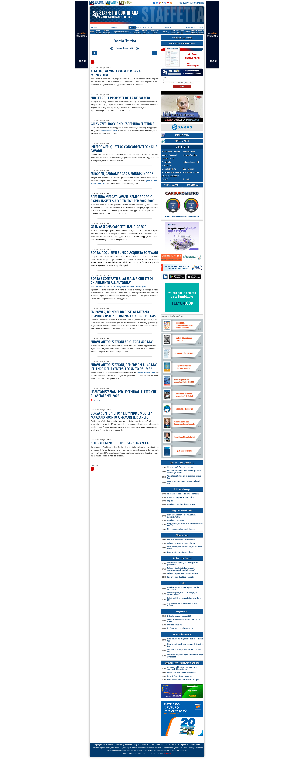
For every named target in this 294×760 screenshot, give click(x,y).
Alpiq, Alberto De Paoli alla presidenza (180, 467)
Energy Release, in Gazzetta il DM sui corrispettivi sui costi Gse (185, 525)
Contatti (200, 27)
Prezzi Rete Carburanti (171, 152)
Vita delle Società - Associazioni (182, 462)
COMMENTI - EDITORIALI (182, 37)
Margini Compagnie (170, 155)
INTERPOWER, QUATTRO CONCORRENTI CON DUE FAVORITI (124, 148)
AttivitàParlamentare (137, 32)
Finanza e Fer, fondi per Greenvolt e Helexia (181, 673)
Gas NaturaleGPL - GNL (180, 32)
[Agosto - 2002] (111, 48)
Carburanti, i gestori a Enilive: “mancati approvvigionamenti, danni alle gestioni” (181, 569)
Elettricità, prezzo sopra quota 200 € (179, 616)
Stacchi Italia (167, 165)
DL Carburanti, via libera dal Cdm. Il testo (181, 504)
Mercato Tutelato (190, 155)
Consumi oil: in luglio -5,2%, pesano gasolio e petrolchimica (182, 564)
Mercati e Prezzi (182, 535)
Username (94, 27)
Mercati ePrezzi (144, 32)
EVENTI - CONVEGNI (171, 185)
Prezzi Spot (166, 179)
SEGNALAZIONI (193, 185)
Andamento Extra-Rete (171, 172)
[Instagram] (160, 2)
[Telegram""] (157, 2)
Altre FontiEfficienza (194, 32)
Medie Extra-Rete (169, 169)
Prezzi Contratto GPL (191, 172)
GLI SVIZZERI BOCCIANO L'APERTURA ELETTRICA (122, 123)
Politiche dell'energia (182, 489)
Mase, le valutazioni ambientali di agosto (181, 529)
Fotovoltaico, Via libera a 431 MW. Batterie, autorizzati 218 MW (181, 516)
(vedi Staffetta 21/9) (109, 130)
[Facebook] (165, 2)
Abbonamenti (190, 27)
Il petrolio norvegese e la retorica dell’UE (180, 497)
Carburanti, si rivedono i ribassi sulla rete (181, 543)
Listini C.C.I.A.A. (168, 158)
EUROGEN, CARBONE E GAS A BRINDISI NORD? (122, 173)
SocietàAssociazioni (98, 32)
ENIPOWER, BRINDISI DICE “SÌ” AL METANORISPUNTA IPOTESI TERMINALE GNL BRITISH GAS (123, 313)
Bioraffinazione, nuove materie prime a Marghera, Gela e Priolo (184, 588)
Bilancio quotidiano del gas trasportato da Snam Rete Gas (185, 640)
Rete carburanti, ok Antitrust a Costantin (180, 577)
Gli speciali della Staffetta (172, 316)
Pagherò (170, 501)
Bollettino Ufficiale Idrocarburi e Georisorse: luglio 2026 (184, 599)
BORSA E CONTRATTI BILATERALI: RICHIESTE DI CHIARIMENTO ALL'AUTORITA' (122, 280)
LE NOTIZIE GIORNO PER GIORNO (182, 43)
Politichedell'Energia (106, 32)
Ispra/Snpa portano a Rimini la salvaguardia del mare (183, 482)
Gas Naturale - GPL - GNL (182, 634)
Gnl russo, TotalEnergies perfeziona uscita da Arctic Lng (184, 651)
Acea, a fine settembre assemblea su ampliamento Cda (184, 477)
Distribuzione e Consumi (182, 558)
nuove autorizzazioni (146, 372)
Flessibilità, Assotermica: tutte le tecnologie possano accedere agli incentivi (184, 472)
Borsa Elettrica (189, 152)
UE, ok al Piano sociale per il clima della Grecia (183, 494)
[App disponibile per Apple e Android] (182, 277)
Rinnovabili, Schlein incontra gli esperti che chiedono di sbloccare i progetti (182, 668)
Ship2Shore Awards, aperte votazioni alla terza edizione (182, 604)
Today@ (186, 179)
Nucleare (187, 32)
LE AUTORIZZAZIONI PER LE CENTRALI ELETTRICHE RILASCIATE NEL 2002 (124, 393)
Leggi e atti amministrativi (121, 32)
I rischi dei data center (174, 625)
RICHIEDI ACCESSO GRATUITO (191, 3)
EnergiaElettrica (173, 32)
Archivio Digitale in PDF (193, 59)
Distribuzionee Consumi (155, 32)
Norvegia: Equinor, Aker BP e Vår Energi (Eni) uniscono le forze (182, 594)
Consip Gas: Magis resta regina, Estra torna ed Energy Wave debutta (185, 656)
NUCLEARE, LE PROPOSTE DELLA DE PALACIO (120, 97)
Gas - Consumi (189, 169)
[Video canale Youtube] (168, 2)
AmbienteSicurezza (201, 32)
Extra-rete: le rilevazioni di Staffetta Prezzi (181, 540)
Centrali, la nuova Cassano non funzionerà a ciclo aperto (183, 620)
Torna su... (95, 465)
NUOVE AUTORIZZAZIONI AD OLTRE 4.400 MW (122, 341)
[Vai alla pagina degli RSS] (171, 2)
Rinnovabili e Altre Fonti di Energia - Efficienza (182, 662)
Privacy (167, 753)
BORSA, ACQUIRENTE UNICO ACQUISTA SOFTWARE (124, 252)
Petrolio (165, 32)
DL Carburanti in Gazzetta (175, 520)
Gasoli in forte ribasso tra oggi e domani (180, 552)
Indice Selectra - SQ (191, 162)
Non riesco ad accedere (144, 27)
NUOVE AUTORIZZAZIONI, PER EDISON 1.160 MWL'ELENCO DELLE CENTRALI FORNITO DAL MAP (124, 366)
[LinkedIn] (154, 2)
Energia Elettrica (182, 611)
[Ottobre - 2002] (137, 48)
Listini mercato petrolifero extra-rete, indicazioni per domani (184, 548)
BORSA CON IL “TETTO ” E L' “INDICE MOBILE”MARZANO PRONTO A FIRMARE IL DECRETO (121, 415)
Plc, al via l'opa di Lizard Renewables (179, 676)
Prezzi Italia (166, 162)
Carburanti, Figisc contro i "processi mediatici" (182, 573)
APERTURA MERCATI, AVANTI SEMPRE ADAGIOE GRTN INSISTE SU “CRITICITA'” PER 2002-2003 (122, 198)
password (114, 27)
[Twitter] (162, 2)
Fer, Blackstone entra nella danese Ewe (180, 628)
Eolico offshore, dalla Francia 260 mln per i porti (183, 680)
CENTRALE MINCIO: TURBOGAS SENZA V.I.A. (120, 443)
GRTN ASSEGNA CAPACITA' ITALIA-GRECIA (118, 226)
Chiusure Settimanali (170, 176)
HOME (92, 32)
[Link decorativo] (172, 57)
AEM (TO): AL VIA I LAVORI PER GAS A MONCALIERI (116, 72)
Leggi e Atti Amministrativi (182, 510)
